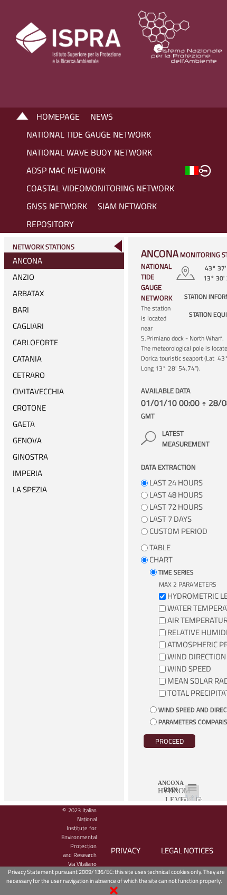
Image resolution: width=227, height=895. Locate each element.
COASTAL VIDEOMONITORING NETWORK (100, 188)
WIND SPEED (189, 669)
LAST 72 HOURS (175, 507)
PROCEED (169, 741)
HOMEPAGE (58, 116)
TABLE (159, 547)
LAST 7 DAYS (170, 519)
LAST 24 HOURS (175, 482)
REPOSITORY (50, 224)
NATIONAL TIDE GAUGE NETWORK (88, 134)
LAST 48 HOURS (175, 495)
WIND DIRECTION (196, 656)
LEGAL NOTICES (187, 850)
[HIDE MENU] (118, 245)
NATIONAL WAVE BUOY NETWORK (89, 152)
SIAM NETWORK (127, 206)
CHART (160, 559)
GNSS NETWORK (56, 206)
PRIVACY (126, 850)
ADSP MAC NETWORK (66, 170)
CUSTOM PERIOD (177, 531)
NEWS (101, 116)
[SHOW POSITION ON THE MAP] (187, 273)
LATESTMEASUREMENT (186, 438)
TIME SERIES (175, 572)
